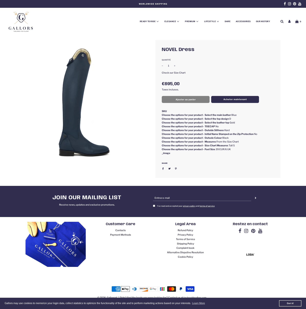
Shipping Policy (185, 243)
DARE (227, 21)
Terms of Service (185, 239)
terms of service (207, 206)
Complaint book (185, 248)
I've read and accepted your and (186, 206)
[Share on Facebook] (164, 168)
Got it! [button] (290, 303)
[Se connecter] (289, 21)
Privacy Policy (185, 234)
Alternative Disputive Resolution (185, 252)
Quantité (166, 60)
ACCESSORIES (243, 21)
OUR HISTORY (263, 21)
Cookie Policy (185, 256)
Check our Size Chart (174, 72)
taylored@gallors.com (195, 297)
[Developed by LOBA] (250, 254)
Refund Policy (185, 230)
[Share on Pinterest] (176, 168)
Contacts (120, 230)
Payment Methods (120, 234)
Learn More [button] (198, 303)
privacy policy (189, 206)
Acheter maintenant (235, 99)
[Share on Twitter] (169, 168)
